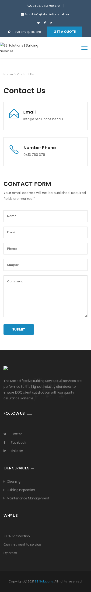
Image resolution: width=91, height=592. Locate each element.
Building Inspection (21, 490)
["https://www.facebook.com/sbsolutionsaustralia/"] (45, 23)
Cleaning (13, 481)
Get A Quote (65, 31)
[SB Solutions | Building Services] (20, 48)
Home (8, 74)
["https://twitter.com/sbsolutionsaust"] (38, 23)
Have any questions (27, 32)
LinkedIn (17, 450)
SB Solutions (44, 581)
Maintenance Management (28, 498)
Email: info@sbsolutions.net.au (47, 14)
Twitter (16, 434)
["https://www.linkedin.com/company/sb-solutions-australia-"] (51, 23)
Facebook (18, 442)
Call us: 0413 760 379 (45, 6)
